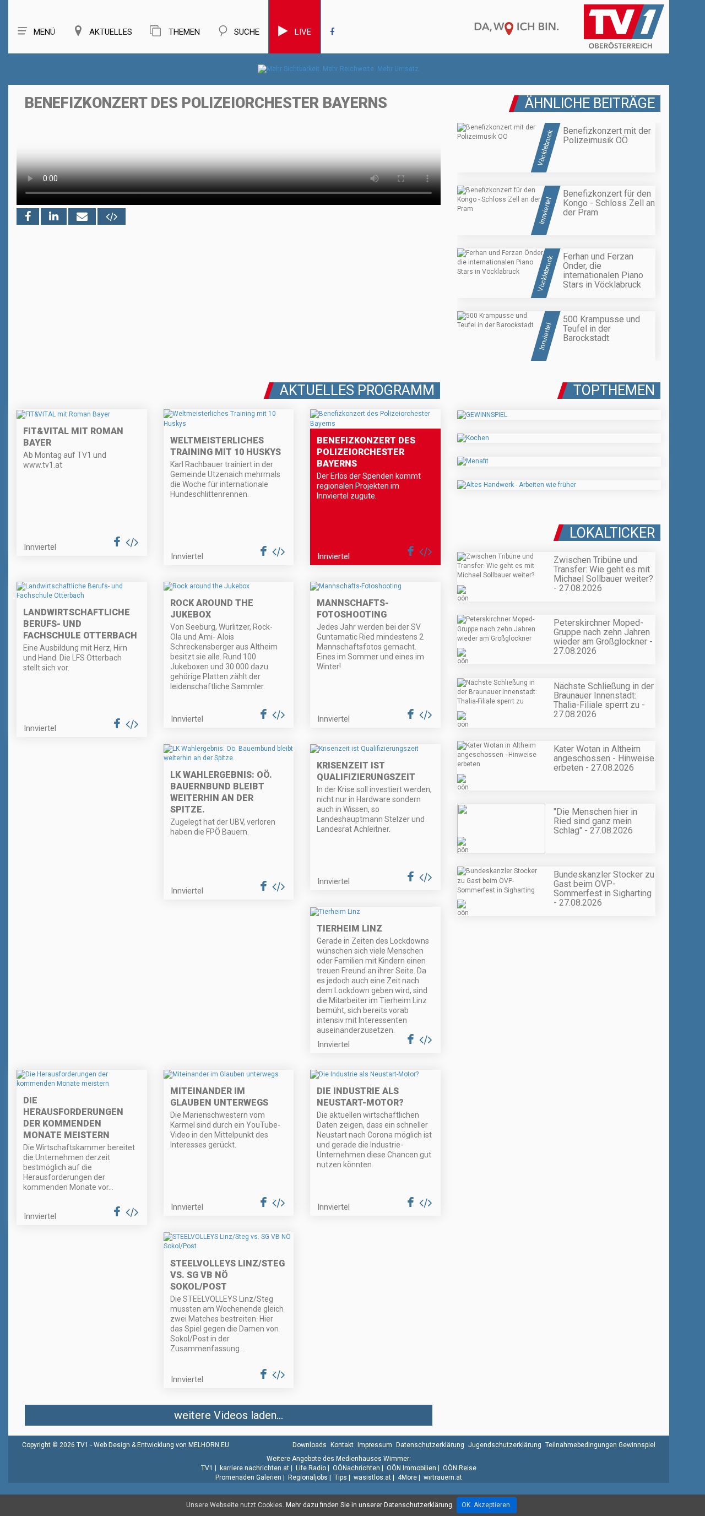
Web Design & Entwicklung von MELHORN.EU (161, 1445)
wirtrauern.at (443, 1477)
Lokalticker (612, 533)
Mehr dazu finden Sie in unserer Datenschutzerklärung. (370, 1505)
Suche (246, 32)
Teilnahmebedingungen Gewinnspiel (600, 1445)
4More (407, 1477)
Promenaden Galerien (248, 1477)
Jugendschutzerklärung (504, 1445)
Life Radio (311, 1468)
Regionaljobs (308, 1477)
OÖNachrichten (356, 1468)
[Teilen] (82, 216)
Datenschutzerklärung (430, 1445)
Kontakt (342, 1445)
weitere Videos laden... (228, 1415)
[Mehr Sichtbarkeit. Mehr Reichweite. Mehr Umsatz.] (339, 69)
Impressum (374, 1445)
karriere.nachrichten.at (254, 1468)
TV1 (207, 1468)
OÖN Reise (459, 1468)
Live (303, 32)
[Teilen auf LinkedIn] (54, 216)
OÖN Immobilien (411, 1468)
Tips (340, 1477)
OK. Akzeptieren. (487, 1505)
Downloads (309, 1445)
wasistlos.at (372, 1477)
